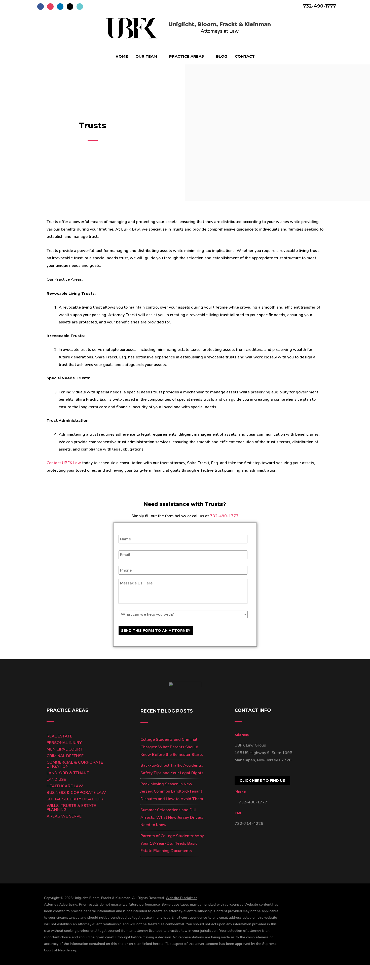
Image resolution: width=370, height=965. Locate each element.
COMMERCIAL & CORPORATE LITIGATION (75, 764)
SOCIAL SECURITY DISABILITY (75, 799)
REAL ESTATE (59, 736)
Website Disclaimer (181, 898)
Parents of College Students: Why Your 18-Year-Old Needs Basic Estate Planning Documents (172, 843)
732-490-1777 (319, 6)
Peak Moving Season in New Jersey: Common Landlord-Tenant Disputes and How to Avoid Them (171, 791)
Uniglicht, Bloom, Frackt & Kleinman (220, 24)
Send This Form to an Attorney (155, 630)
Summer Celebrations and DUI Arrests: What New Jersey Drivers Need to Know (171, 817)
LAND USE (56, 779)
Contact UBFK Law (64, 463)
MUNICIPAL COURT (65, 749)
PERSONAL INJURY (64, 743)
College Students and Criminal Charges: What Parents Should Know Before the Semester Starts (171, 747)
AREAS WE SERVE (64, 816)
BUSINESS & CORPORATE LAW (76, 792)
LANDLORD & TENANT (68, 773)
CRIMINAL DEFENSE (65, 756)
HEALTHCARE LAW (65, 786)
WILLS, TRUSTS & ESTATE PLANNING (71, 807)
